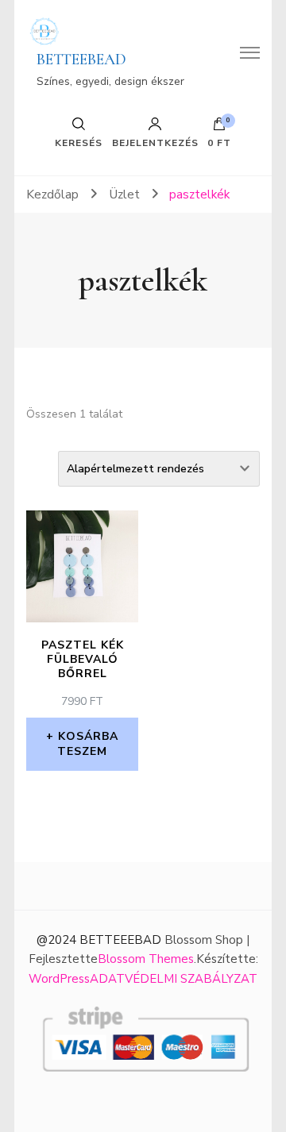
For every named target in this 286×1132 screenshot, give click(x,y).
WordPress (59, 979)
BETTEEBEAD (81, 59)
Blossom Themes (146, 959)
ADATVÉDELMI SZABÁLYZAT (173, 979)
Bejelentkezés (155, 142)
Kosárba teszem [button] (87, 743)
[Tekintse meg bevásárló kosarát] (219, 127)
